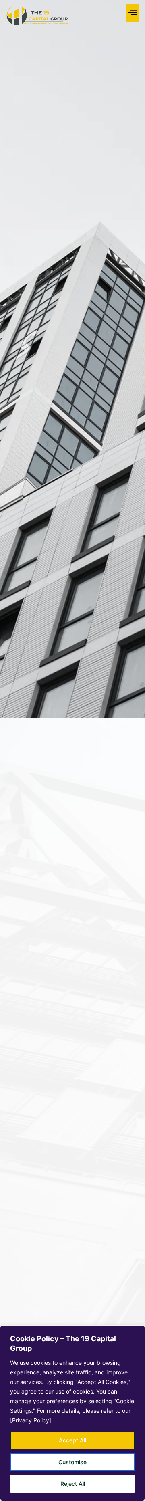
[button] (132, 13)
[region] (72, 1413)
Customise (72, 1462)
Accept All (72, 1440)
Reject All (72, 1483)
